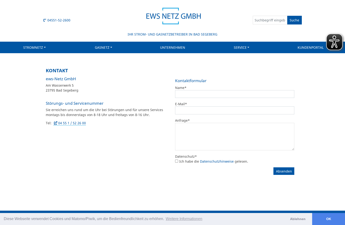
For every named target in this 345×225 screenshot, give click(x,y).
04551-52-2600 (58, 20)
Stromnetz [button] (33, 47)
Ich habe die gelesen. (213, 161)
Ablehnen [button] (298, 219)
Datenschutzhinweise (217, 161)
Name (181, 87)
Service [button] (240, 47)
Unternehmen (172, 47)
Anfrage (182, 120)
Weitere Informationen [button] (184, 219)
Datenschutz (186, 156)
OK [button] (328, 219)
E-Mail (181, 104)
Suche (294, 20)
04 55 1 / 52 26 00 (72, 123)
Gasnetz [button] (102, 47)
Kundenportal (311, 47)
